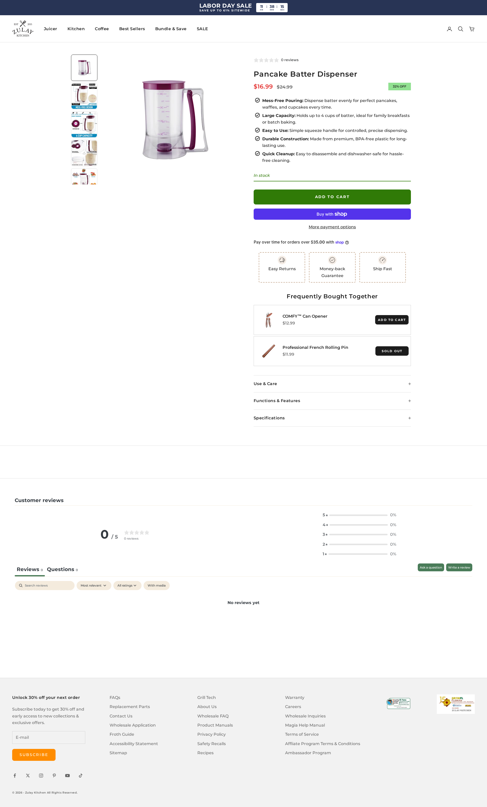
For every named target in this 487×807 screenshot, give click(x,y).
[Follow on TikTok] (80, 775)
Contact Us (121, 716)
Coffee (102, 28)
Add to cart (332, 196)
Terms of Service (302, 734)
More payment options (332, 227)
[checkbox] (157, 585)
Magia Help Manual (305, 725)
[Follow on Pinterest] (54, 775)
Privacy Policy (211, 734)
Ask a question (431, 567)
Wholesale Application (133, 725)
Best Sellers (132, 28)
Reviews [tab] (30, 569)
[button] (359, 515)
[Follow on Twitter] (27, 775)
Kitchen (76, 28)
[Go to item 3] (84, 124)
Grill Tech (206, 697)
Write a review (459, 567)
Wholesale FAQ (213, 716)
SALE (202, 28)
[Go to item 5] (84, 181)
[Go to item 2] (84, 96)
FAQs (115, 697)
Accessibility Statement (134, 743)
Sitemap (118, 752)
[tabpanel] (243, 620)
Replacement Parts (130, 706)
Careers (293, 706)
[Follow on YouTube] (67, 775)
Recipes (205, 752)
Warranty (294, 697)
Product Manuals (215, 725)
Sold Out (392, 351)
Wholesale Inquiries (305, 716)
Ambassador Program (308, 752)
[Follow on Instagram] (41, 775)
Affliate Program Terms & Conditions (322, 743)
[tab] (62, 569)
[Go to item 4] (84, 153)
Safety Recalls (211, 743)
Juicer (50, 28)
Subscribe (34, 754)
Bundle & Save (171, 28)
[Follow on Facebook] (14, 775)
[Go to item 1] (84, 68)
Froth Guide (122, 734)
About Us (207, 706)
